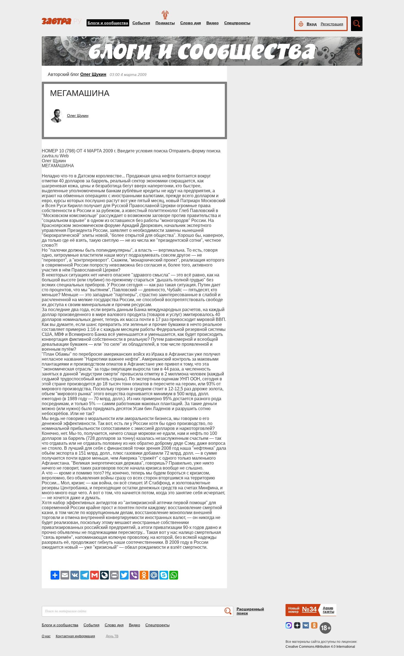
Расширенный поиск (250, 611)
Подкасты (165, 23)
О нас (46, 636)
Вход (312, 24)
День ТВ (112, 636)
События (141, 23)
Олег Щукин (93, 74)
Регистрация (332, 24)
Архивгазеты (328, 610)
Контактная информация (75, 636)
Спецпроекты (237, 23)
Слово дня (190, 23)
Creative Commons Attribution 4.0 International (320, 647)
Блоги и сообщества (108, 23)
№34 (309, 609)
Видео (212, 23)
